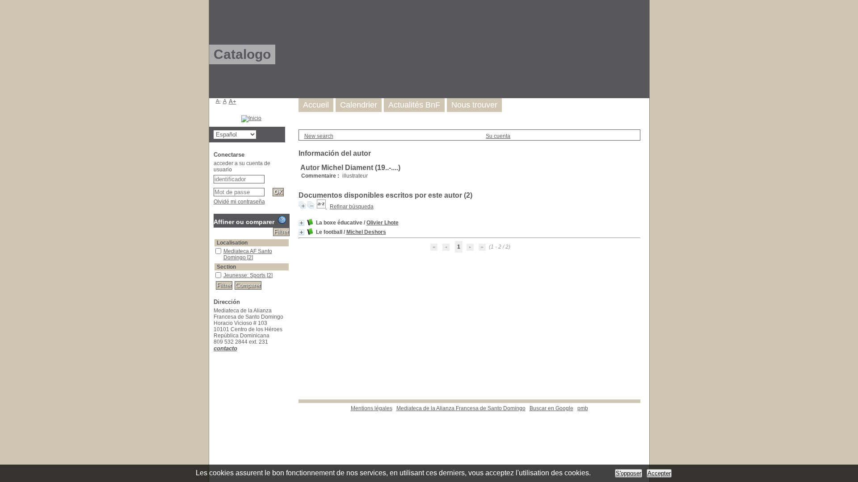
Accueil (316, 104)
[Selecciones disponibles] (322, 207)
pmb (582, 408)
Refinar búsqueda (352, 207)
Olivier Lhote (382, 223)
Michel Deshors (366, 232)
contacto (225, 348)
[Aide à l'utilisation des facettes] (282, 220)
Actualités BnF (414, 104)
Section (226, 267)
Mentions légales (371, 408)
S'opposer (628, 473)
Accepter (659, 473)
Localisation (232, 243)
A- (218, 101)
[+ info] (301, 223)
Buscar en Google (551, 408)
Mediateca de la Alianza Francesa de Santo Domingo (461, 408)
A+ (232, 101)
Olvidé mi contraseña (239, 202)
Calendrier (358, 104)
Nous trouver (474, 104)
